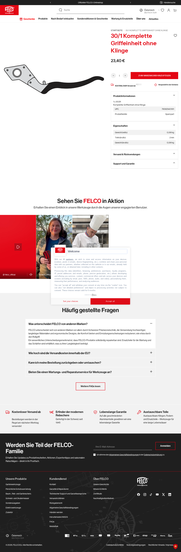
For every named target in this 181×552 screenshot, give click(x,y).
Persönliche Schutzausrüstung (18, 489)
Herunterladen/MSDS (58, 517)
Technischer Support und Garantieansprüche (67, 494)
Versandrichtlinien (56, 498)
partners (69, 259)
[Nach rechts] (130, 2)
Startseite (117, 30)
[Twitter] (163, 494)
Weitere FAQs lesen (90, 386)
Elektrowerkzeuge (13, 508)
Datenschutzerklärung (153, 455)
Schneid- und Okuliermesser (17, 498)
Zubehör (9, 512)
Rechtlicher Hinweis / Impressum (161, 545)
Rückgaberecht (55, 503)
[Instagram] (144, 494)
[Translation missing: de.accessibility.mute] (30, 274)
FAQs (51, 522)
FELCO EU (17, 545)
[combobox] (93, 10)
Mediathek (53, 526)
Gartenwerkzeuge (13, 484)
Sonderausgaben (13, 503)
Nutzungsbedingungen (136, 545)
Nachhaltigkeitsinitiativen (103, 498)
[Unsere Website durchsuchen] (60, 10)
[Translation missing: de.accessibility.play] (18, 247)
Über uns (140, 18)
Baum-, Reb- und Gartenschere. (18, 494)
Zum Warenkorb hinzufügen (154, 75)
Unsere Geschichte (101, 484)
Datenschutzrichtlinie (115, 545)
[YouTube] (157, 494)
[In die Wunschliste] (175, 35)
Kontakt (52, 484)
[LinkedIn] (169, 494)
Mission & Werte (100, 489)
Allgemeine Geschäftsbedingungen (63, 508)
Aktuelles (153, 19)
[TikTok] (151, 494)
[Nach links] (50, 2)
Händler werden (56, 512)
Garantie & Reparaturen (59, 489)
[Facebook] (138, 494)
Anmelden (165, 446)
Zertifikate (97, 494)
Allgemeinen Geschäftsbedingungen (124, 455)
